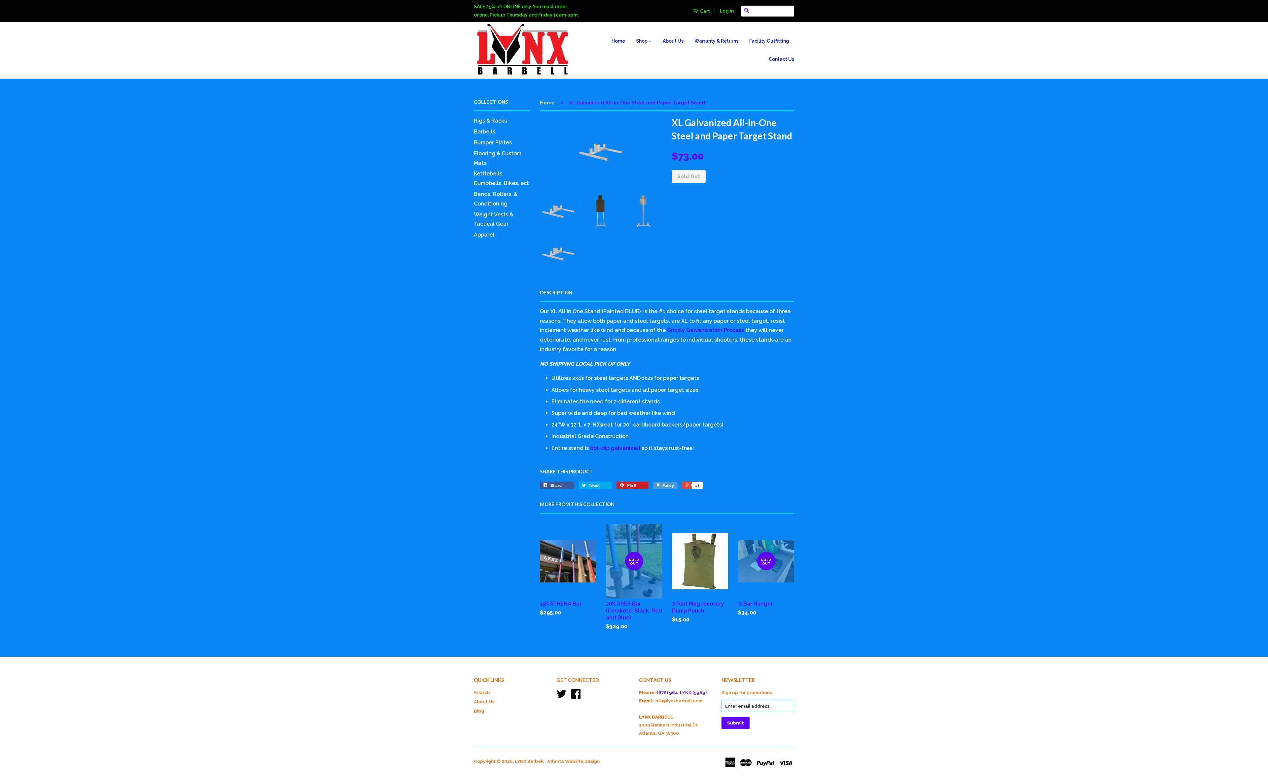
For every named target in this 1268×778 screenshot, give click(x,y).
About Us (673, 41)
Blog (479, 711)
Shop (642, 41)
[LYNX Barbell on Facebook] (576, 696)
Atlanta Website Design (573, 761)
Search (482, 692)
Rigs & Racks (490, 121)
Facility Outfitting (769, 41)
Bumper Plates (493, 142)
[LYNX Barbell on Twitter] (561, 696)
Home (618, 41)
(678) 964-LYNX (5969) (682, 692)
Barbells (484, 132)
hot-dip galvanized (615, 448)
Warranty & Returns (716, 41)
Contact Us (781, 59)
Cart (704, 11)
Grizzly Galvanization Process (705, 330)
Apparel (484, 235)
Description (556, 292)
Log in (727, 11)
